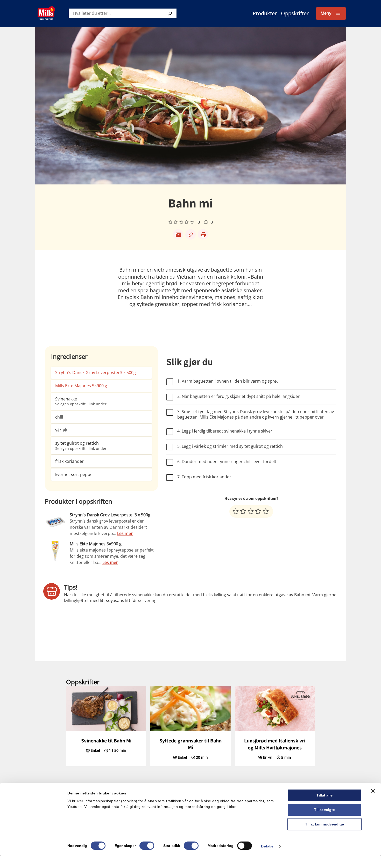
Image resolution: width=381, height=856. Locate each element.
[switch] (146, 846)
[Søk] (170, 13)
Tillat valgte (324, 810)
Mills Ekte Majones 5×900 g (81, 386)
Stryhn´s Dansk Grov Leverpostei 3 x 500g (95, 372)
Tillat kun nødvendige (324, 824)
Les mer (125, 533)
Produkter (265, 13)
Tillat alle (324, 795)
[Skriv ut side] (203, 234)
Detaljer (268, 846)
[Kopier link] (190, 234)
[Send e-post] (178, 234)
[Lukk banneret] (373, 791)
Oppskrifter (295, 13)
